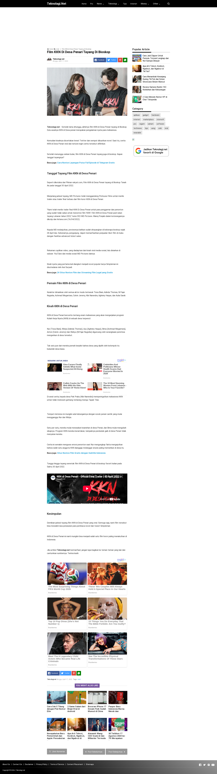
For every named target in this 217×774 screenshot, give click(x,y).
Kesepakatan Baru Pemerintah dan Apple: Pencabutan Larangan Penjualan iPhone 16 (56, 739)
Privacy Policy (41, 764)
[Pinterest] (120, 60)
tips (146, 128)
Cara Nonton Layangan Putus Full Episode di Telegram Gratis (86, 163)
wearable (137, 133)
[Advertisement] (108, 26)
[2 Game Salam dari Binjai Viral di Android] (76, 697)
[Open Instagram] (208, 764)
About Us (6, 764)
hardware (155, 115)
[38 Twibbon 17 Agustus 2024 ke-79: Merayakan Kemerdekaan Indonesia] (117, 724)
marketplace (148, 119)
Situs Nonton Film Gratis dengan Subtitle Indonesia (81, 453)
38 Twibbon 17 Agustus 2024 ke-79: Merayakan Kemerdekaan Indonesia (116, 738)
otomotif (160, 119)
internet (137, 119)
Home (84, 4)
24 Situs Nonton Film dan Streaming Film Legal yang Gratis (85, 272)
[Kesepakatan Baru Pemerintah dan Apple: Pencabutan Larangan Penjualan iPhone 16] (56, 724)
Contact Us (17, 764)
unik (160, 128)
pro (135, 124)
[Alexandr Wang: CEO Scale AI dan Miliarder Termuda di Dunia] (97, 724)
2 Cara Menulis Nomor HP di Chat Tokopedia (155, 98)
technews (138, 128)
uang (153, 128)
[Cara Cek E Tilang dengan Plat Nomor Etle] (56, 697)
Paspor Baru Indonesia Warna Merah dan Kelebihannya (116, 710)
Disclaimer (29, 764)
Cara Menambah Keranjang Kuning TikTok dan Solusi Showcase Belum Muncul (154, 79)
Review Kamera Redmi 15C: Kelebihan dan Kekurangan (155, 88)
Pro (91, 4)
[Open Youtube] (212, 764)
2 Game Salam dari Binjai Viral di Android (76, 709)
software (160, 124)
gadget (146, 115)
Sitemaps (90, 764)
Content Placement (75, 764)
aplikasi (137, 115)
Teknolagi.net (20, 770)
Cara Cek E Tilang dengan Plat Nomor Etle (56, 709)
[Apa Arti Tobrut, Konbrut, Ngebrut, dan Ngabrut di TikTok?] (76, 724)
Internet (133, 4)
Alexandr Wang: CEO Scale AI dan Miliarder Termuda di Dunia (97, 737)
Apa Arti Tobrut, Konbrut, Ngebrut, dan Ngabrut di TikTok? (76, 737)
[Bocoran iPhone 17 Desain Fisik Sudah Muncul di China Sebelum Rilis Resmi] (97, 697)
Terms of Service (57, 764)
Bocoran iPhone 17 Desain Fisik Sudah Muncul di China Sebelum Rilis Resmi (97, 711)
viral (79, 679)
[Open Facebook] (200, 764)
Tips (125, 4)
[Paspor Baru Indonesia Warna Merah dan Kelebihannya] (117, 697)
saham (150, 124)
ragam (142, 124)
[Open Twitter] (204, 764)
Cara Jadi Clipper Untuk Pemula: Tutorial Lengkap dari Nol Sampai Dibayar (156, 58)
